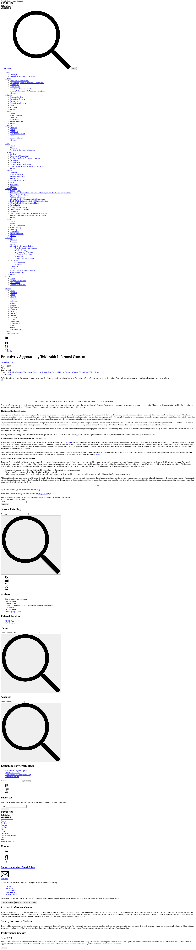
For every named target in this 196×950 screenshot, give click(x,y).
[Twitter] (6, 349)
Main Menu (17, 1)
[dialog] (98, 900)
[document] (98, 927)
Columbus (13, 301)
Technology (14, 107)
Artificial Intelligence (17, 197)
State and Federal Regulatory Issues (65, 372)
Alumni (8, 331)
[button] (7, 786)
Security (27, 497)
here (97, 454)
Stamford (13, 325)
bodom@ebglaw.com (13, 612)
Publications (14, 119)
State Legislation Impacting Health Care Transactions (29, 213)
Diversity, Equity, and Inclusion (21, 246)
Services (8, 79)
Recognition (19, 256)
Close (4, 948)
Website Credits (11, 895)
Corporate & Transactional (19, 81)
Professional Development (24, 254)
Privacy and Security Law (42, 372)
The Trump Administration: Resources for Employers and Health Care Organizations (40, 193)
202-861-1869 (10, 609)
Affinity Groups (20, 250)
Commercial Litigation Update (16, 771)
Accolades (13, 242)
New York (13, 313)
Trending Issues (11, 189)
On (5, 938)
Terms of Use (10, 892)
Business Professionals (18, 285)
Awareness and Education (24, 252)
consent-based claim (12, 497)
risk (22, 497)
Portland (13, 319)
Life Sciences (15, 87)
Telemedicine (65, 497)
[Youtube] (6, 341)
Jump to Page (6, 1)
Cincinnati (13, 299)
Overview (13, 128)
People (7, 72)
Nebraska (68, 442)
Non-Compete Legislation (19, 209)
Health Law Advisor (8, 362)
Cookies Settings (7, 902)
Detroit (12, 303)
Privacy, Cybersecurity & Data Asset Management (28, 91)
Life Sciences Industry (18, 103)
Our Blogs (13, 117)
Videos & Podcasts (16, 121)
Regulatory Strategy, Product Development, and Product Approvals (29, 605)
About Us (8, 126)
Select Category (6, 633)
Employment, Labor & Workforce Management (27, 83)
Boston (12, 295)
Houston (13, 305)
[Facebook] (6, 344)
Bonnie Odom (6, 374)
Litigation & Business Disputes (21, 89)
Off (10, 938)
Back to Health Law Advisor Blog (13, 499)
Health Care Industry (17, 99)
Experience (14, 132)
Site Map (8, 886)
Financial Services (16, 97)
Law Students (15, 283)
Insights (8, 111)
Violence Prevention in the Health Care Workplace (28, 215)
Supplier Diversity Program (24, 258)
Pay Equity (14, 211)
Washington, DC (16, 329)
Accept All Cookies (30, 902)
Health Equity (15, 205)
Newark (13, 315)
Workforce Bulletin (12, 777)
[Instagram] (6, 346)
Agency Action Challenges (19, 195)
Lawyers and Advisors (18, 281)
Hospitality (14, 101)
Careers (12, 130)
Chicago (13, 297)
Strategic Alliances (16, 138)
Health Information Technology (20, 372)
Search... (4, 514)
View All (13, 93)
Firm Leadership (16, 264)
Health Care (14, 85)
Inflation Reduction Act (18, 207)
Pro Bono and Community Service (22, 270)
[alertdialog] (98, 927)
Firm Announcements (17, 134)
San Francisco (15, 321)
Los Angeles (14, 307)
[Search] (42, 68)
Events (12, 113)
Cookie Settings (6, 68)
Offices (12, 136)
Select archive (6, 702)
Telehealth (56, 497)
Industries (8, 95)
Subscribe (8, 351)
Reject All (18, 902)
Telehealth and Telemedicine (89, 372)
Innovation (14, 266)
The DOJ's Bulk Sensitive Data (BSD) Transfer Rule (29, 201)
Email (3, 502)
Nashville (13, 311)
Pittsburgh (13, 317)
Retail (12, 105)
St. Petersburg (15, 323)
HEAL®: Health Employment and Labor (24, 203)
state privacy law (37, 497)
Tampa (12, 327)
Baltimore (13, 293)
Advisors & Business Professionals (22, 77)
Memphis (13, 309)
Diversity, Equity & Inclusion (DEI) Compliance (27, 199)
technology (47, 497)
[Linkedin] (6, 338)
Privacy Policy (10, 890)
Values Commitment (17, 272)
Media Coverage (16, 115)
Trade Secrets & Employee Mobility (18, 775)
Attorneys (13, 74)
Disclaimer (9, 888)
